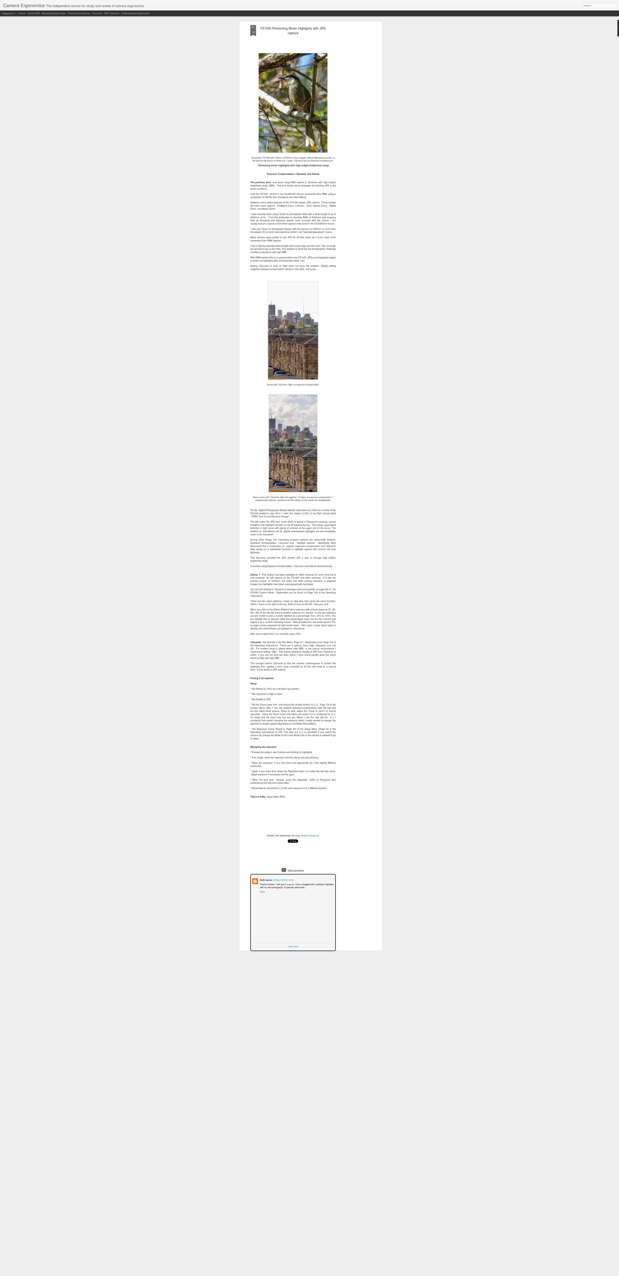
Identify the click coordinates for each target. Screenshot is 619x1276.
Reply (262, 891)
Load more (293, 946)
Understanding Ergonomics (135, 13)
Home (22, 13)
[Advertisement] (353, 76)
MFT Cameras (111, 13)
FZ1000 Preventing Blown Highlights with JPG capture (293, 30)
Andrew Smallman (310, 835)
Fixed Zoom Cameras (79, 13)
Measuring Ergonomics (53, 13)
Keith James (266, 879)
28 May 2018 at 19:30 (283, 879)
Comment (97, 13)
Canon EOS (34, 13)
